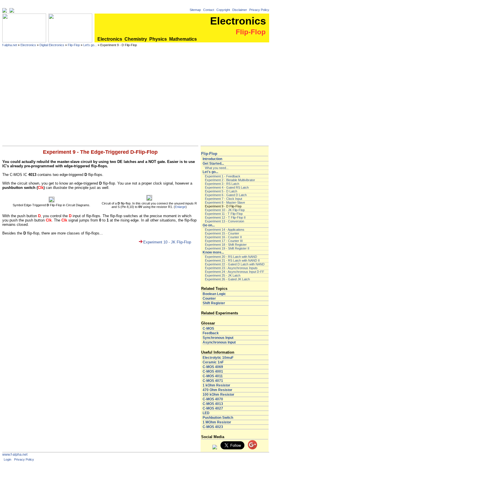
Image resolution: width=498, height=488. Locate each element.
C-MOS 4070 (213, 399)
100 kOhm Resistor (218, 395)
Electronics (109, 39)
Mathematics (183, 39)
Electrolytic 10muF (218, 358)
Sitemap (195, 10)
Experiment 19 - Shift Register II (227, 248)
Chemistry (135, 39)
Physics (158, 39)
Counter (209, 298)
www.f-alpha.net (14, 455)
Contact (208, 10)
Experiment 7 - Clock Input (223, 198)
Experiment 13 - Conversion (224, 221)
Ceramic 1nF (213, 362)
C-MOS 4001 (213, 371)
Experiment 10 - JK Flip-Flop (167, 242)
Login (7, 459)
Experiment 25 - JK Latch (222, 275)
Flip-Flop (74, 45)
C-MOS (208, 328)
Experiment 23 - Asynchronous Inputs (231, 268)
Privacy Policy (259, 10)
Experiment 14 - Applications (224, 229)
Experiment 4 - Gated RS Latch (227, 187)
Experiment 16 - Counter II (223, 237)
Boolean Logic (214, 294)
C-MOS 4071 (213, 381)
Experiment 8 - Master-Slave (225, 202)
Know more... (213, 252)
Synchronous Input (218, 338)
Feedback (211, 333)
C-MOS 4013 (213, 404)
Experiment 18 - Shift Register (226, 244)
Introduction (212, 159)
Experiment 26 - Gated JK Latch (227, 279)
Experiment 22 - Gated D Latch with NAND (235, 264)
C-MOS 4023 (213, 427)
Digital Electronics (51, 45)
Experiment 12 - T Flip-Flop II (225, 217)
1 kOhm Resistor (216, 385)
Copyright (223, 10)
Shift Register (214, 303)
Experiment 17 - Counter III (224, 241)
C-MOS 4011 (213, 376)
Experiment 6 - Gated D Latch (226, 195)
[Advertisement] (135, 102)
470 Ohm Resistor (217, 390)
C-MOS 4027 (213, 408)
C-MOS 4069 (213, 367)
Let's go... (90, 45)
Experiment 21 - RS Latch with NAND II (232, 260)
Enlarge (180, 207)
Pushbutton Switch (218, 418)
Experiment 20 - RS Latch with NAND (231, 256)
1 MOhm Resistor (217, 422)
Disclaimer (239, 10)
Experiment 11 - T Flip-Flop (224, 213)
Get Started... (213, 164)
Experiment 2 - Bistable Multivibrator (230, 180)
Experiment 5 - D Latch (221, 191)
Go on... (209, 225)
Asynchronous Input (219, 342)
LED (206, 413)
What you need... (217, 168)
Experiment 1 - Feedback (222, 176)
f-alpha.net (9, 45)
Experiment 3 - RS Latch (222, 183)
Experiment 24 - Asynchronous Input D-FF (234, 271)
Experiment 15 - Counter (222, 233)
